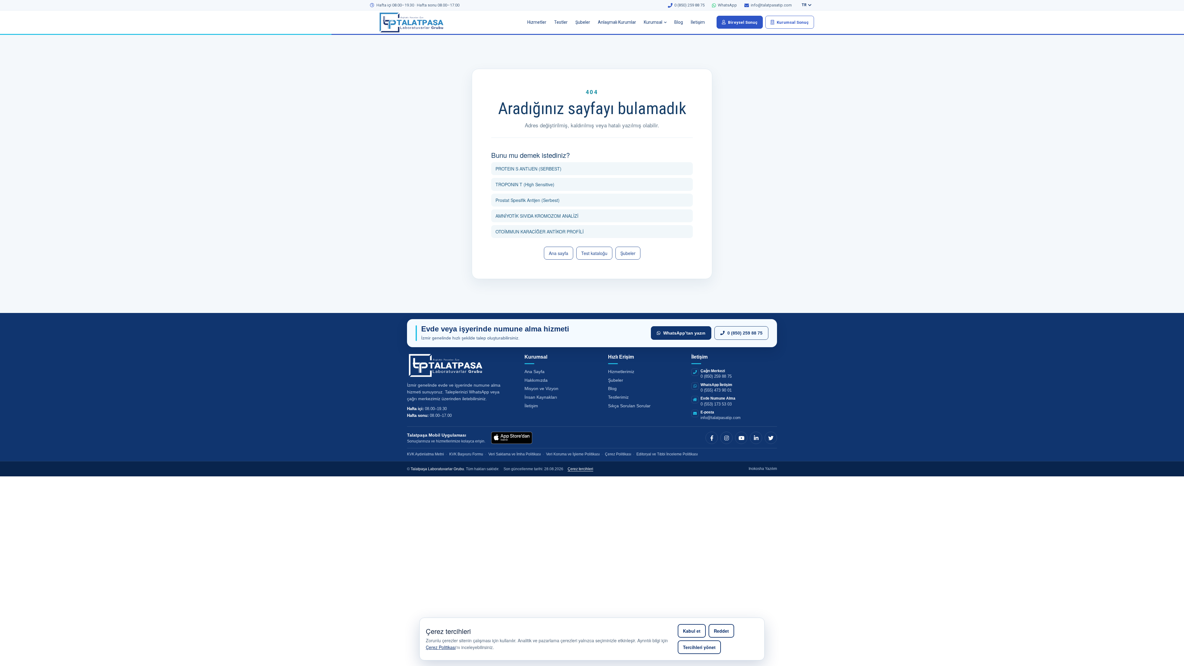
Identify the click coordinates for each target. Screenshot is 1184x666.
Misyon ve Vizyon (541, 388)
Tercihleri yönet (699, 647)
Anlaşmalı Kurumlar (617, 22)
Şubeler (582, 22)
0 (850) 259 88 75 (745, 333)
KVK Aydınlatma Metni (425, 454)
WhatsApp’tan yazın (684, 333)
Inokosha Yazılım (763, 469)
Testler (561, 22)
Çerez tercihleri (580, 469)
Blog (678, 22)
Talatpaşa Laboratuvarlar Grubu (437, 469)
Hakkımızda (536, 380)
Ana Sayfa (534, 371)
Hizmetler (536, 22)
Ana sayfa (558, 253)
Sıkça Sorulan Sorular (629, 405)
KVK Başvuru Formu (466, 454)
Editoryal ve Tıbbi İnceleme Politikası (667, 454)
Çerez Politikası (441, 647)
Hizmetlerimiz (621, 371)
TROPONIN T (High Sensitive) (524, 184)
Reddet (721, 631)
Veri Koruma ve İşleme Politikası (573, 454)
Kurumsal (653, 22)
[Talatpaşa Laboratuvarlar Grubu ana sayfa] (416, 22)
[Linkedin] (756, 438)
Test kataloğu (594, 253)
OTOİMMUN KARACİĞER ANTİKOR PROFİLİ (539, 231)
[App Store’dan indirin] (511, 438)
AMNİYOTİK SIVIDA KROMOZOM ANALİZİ (536, 216)
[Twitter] (771, 438)
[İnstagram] (726, 438)
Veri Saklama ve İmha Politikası (514, 454)
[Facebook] (711, 438)
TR (804, 5)
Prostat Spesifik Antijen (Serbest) (527, 200)
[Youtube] (741, 438)
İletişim (698, 22)
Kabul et (692, 631)
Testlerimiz (618, 397)
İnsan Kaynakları (540, 397)
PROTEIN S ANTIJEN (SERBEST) (528, 169)
